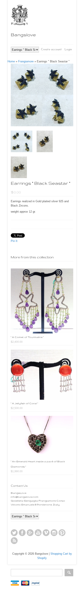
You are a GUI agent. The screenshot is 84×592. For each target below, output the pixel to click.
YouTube (38, 532)
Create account (51, 49)
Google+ (30, 532)
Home (11, 61)
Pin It (14, 241)
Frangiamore (26, 61)
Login (68, 49)
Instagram (54, 532)
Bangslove (23, 34)
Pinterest (62, 532)
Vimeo (46, 532)
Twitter (14, 532)
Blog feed (14, 540)
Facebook (22, 532)
